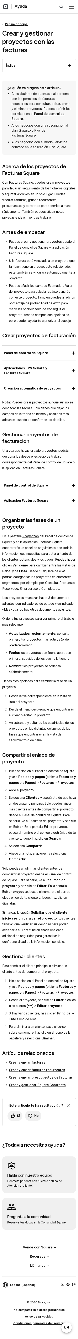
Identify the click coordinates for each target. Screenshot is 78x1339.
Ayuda (21, 6)
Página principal (16, 24)
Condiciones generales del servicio (39, 1323)
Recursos (37, 1256)
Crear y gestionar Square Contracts (37, 1085)
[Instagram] (74, 1284)
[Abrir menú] (71, 7)
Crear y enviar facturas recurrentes (37, 1070)
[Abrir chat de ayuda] (66, 1327)
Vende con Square (38, 1247)
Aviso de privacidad (39, 1316)
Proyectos (30, 536)
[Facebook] (68, 1284)
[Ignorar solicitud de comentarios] (68, 1105)
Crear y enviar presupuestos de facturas (41, 1077)
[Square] (5, 6)
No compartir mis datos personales (39, 1310)
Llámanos (37, 1266)
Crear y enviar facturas (27, 1062)
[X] (62, 1284)
